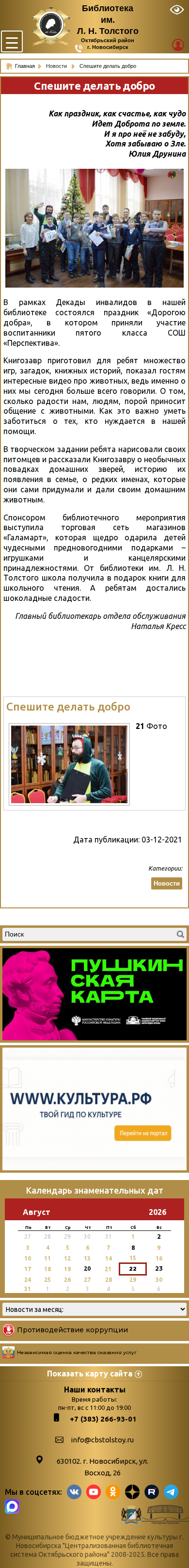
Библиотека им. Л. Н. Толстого (108, 19)
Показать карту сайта (89, 1373)
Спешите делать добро (68, 706)
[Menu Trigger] (12, 41)
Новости (57, 66)
